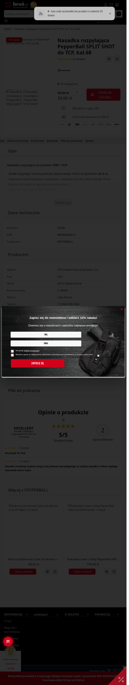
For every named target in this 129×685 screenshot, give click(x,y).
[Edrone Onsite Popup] (63, 342)
